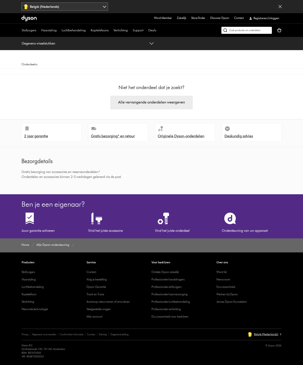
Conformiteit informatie (71, 334)
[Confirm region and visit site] (280, 6)
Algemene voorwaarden (44, 334)
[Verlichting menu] (130, 30)
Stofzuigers (29, 30)
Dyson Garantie (96, 287)
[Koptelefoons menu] (111, 30)
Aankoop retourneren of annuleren (108, 302)
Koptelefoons (100, 30)
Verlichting (121, 30)
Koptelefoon (29, 294)
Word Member (163, 18)
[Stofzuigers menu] (38, 30)
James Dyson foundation (231, 302)
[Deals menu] (158, 30)
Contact (239, 18)
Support (138, 30)
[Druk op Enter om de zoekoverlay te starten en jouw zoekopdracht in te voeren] (246, 30)
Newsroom (223, 279)
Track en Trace (95, 294)
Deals (152, 30)
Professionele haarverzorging (170, 294)
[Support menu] (145, 30)
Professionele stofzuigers (167, 287)
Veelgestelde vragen (99, 309)
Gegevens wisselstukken (38, 43)
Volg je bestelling (97, 279)
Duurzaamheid (225, 287)
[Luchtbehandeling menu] (88, 30)
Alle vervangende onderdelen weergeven (151, 102)
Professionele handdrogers (168, 279)
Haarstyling (49, 30)
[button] (264, 334)
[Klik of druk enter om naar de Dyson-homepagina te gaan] (29, 18)
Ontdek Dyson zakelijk (165, 272)
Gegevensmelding (119, 334)
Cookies (91, 334)
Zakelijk (181, 18)
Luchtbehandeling (74, 30)
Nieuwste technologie (35, 309)
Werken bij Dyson (227, 294)
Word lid (221, 272)
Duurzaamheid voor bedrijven (170, 316)
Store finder (198, 18)
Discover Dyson (219, 18)
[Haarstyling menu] (59, 30)
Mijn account (94, 316)
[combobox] (64, 6)
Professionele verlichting (166, 309)
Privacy (25, 334)
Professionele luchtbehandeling (171, 302)
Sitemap (103, 334)
